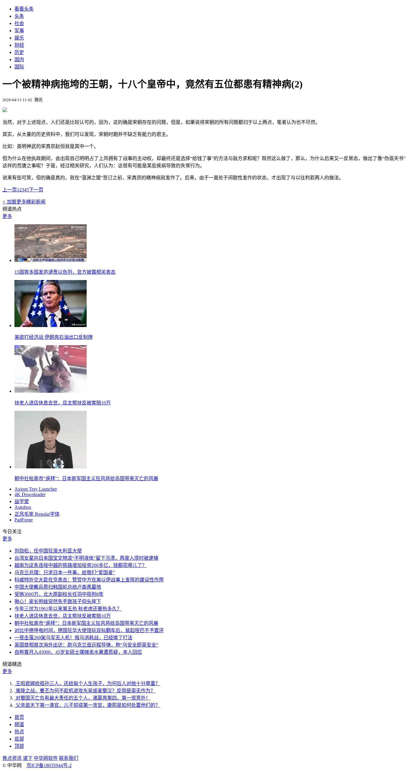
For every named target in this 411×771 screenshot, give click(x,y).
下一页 (36, 189)
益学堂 (21, 501)
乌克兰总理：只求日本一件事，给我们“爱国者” (64, 572)
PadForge (23, 519)
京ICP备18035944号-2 (49, 765)
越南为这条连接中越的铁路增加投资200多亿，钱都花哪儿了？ (80, 565)
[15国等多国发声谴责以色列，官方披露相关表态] (50, 260)
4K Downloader (29, 494)
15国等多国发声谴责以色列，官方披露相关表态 (65, 272)
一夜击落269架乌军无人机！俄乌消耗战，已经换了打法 (73, 637)
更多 (7, 216)
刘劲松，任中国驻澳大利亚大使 (48, 550)
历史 (19, 52)
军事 (19, 30)
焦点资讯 (12, 758)
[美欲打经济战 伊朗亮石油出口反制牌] (50, 325)
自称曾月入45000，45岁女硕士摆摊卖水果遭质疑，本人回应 (78, 652)
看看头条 (24, 8)
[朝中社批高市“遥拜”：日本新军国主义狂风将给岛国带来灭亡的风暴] (50, 466)
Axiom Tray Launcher (35, 489)
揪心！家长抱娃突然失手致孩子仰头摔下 (57, 601)
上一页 (9, 189)
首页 (19, 717)
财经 (19, 45)
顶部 (19, 746)
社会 (19, 23)
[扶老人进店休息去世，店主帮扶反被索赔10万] (50, 391)
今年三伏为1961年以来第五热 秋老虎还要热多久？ (68, 608)
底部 (19, 738)
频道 (19, 724)
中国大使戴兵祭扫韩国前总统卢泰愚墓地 (57, 587)
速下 (27, 758)
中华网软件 (46, 758)
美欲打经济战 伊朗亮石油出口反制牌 (53, 337)
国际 (19, 66)
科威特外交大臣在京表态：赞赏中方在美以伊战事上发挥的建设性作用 (89, 579)
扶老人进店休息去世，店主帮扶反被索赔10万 (62, 402)
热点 (19, 731)
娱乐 (19, 37)
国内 (19, 59)
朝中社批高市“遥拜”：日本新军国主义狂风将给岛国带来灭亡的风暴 (86, 478)
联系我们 (68, 758)
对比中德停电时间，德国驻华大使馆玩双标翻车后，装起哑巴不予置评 (89, 630)
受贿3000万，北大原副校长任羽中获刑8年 (59, 594)
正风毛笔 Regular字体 (37, 514)
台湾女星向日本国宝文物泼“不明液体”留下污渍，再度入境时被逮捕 (86, 558)
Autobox (22, 507)
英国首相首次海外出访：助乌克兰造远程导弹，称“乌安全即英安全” (86, 644)
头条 (19, 16)
